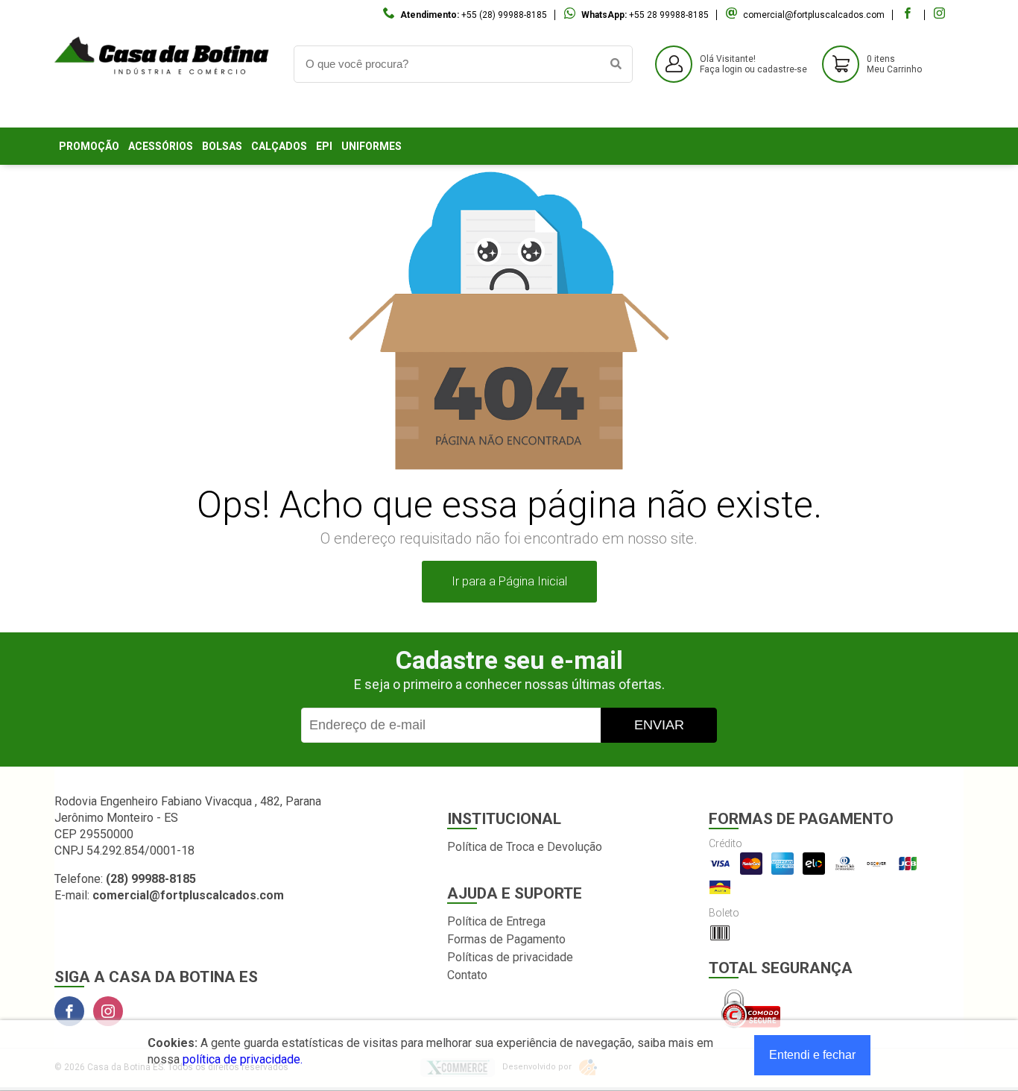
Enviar (659, 724)
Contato (467, 975)
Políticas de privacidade (510, 957)
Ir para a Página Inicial (509, 581)
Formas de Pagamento (506, 939)
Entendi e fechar (812, 1054)
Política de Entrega (496, 921)
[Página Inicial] (163, 108)
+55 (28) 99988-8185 (504, 15)
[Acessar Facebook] (909, 15)
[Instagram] (108, 1011)
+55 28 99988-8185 (669, 15)
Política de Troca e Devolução (524, 847)
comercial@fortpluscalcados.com (814, 15)
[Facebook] (69, 1011)
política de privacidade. (243, 1059)
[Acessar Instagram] (941, 15)
